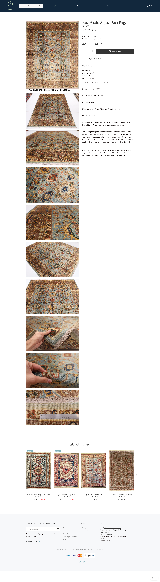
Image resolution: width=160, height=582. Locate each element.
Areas (64, 540)
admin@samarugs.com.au (112, 528)
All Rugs (84, 528)
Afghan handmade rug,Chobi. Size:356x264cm (66, 496)
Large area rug (96, 39)
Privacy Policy (67, 531)
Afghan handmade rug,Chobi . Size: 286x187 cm (38, 496)
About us (66, 528)
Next (136, 475)
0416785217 (109, 534)
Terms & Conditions (69, 534)
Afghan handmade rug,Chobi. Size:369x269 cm (93, 496)
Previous (24, 475)
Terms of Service (86, 531)
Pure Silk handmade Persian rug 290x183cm (122, 496)
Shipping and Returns (70, 537)
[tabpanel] (38, 473)
